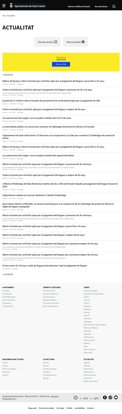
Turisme (5, 366)
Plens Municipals (8, 297)
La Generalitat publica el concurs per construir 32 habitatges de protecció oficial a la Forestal (48, 126)
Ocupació (87, 334)
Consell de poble (49, 369)
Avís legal (60, 408)
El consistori (7, 294)
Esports (86, 315)
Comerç (87, 300)
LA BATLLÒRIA (49, 359)
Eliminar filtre (61, 64)
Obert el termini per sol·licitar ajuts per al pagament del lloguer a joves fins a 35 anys (44, 226)
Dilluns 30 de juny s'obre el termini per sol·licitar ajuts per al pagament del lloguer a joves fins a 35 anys (53, 146)
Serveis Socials (89, 349)
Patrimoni (6, 372)
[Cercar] (114, 6)
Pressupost (6, 303)
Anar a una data (74, 41)
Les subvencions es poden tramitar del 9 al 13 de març (36, 118)
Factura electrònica (50, 294)
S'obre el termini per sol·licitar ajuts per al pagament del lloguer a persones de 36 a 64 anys (47, 89)
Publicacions (89, 372)
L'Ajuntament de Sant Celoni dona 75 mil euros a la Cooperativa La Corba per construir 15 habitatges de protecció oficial (58, 137)
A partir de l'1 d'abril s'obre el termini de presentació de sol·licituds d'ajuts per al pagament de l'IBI (51, 100)
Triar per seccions (45, 41)
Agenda (46, 378)
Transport (47, 372)
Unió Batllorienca (50, 375)
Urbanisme (88, 352)
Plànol (5, 362)
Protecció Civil (89, 340)
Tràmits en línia (49, 290)
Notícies (87, 366)
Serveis (46, 366)
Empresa (87, 309)
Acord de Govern (8, 300)
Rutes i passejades (9, 369)
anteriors (7, 75)
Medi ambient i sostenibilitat (95, 324)
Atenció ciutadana (91, 290)
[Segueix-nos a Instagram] (109, 398)
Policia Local (89, 337)
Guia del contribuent (51, 303)
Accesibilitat (80, 408)
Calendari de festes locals (93, 294)
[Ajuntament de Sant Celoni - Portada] (27, 5)
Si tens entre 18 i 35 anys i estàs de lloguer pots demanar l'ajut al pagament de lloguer (44, 265)
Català (86, 297)
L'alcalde (5, 290)
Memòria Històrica (91, 328)
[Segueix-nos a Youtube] (115, 398)
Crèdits (69, 408)
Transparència (7, 306)
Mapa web (32, 408)
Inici (4, 15)
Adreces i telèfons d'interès (79, 6)
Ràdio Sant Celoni (91, 381)
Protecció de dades (46, 408)
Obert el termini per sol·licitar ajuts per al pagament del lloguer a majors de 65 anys (43, 234)
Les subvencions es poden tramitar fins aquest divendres (38, 155)
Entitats (87, 312)
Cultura (86, 303)
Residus (87, 343)
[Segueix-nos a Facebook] (104, 398)
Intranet (90, 408)
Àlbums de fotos (90, 375)
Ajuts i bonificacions (50, 306)
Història (5, 375)
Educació (87, 306)
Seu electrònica (101, 6)
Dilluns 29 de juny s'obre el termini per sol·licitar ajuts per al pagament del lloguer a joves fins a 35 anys (53, 81)
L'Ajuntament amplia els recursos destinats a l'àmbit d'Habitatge (34, 195)
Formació (87, 318)
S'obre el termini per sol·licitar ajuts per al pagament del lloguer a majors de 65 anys (43, 109)
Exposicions (88, 369)
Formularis (88, 378)
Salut (86, 346)
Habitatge (88, 321)
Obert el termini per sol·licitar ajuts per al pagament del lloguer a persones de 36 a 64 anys (46, 164)
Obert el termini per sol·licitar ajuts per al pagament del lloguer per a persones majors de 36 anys (50, 243)
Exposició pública (50, 300)
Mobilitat (87, 331)
